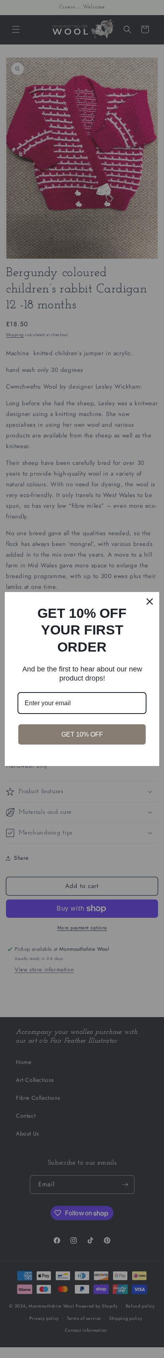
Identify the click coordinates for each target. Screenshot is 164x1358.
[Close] (149, 601)
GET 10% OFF (82, 734)
